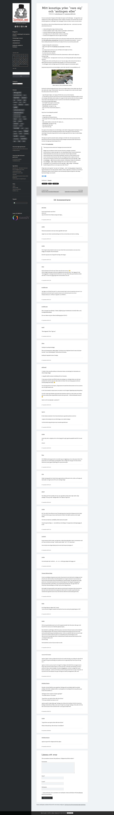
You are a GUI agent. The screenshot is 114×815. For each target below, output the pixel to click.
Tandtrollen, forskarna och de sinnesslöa (74, 191)
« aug (13, 68)
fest (20, 102)
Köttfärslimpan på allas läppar (18, 172)
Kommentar (44, 761)
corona (19, 100)
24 (20, 63)
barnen (16, 98)
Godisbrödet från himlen (17, 171)
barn (25, 95)
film (24, 102)
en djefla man (45, 287)
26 (24, 63)
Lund (25, 119)
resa (26, 131)
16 (18, 61)
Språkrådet (50, 144)
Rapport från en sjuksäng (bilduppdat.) (50, 191)
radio (27, 128)
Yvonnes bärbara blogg (47, 573)
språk (16, 136)
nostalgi (16, 128)
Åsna (43, 455)
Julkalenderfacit (16, 43)
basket (24, 98)
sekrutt (15, 133)
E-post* (43, 781)
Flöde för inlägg (15, 187)
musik (21, 125)
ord (22, 128)
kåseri (15, 119)
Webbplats (44, 787)
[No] (112, 813)
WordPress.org (15, 190)
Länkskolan (15, 174)
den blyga (44, 207)
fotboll (15, 104)
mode (22, 123)
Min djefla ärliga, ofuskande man (51, 40)
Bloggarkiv (15, 31)
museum (15, 125)
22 (15, 63)
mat (15, 121)
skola (20, 133)
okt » (15, 68)
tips (15, 141)
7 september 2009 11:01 (69, 14)
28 (13, 65)
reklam (20, 131)
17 (20, 61)
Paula (43, 603)
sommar (26, 133)
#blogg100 (17, 92)
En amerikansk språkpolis (17, 159)
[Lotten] (21, 22)
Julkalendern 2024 (17, 116)
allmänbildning (17, 95)
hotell (26, 104)
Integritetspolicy (16, 40)
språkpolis (22, 136)
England (15, 102)
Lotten (43, 226)
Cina (43, 474)
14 (13, 61)
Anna (43, 266)
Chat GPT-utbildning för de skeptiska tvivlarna (21, 34)
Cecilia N (44, 536)
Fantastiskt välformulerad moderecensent (20, 148)
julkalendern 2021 (17, 114)
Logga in (14, 186)
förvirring (44, 183)
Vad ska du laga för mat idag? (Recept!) (19, 178)
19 (24, 61)
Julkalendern (18, 113)
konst (24, 116)
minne (19, 121)
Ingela (43, 621)
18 (22, 61)
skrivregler (56, 183)
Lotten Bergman (58, 14)
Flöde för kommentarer (17, 189)
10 (20, 59)
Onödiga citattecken (16, 150)
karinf (43, 327)
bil (14, 100)
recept (15, 131)
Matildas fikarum (45, 683)
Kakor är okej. (70, 812)
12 (24, 59)
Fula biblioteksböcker (16, 160)
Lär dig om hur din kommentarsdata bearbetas (75, 804)
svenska (23, 138)
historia (21, 104)
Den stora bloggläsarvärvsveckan (18, 169)
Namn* (43, 776)
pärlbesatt (44, 367)
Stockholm (16, 138)
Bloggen (49, 180)
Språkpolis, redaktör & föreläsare (18, 46)
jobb (15, 107)
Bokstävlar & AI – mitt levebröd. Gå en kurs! (20, 168)
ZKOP (43, 491)
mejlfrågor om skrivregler (59, 46)
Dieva (43, 343)
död (24, 100)
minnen (16, 123)
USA (24, 141)
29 (15, 65)
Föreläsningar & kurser (18, 38)
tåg (19, 141)
